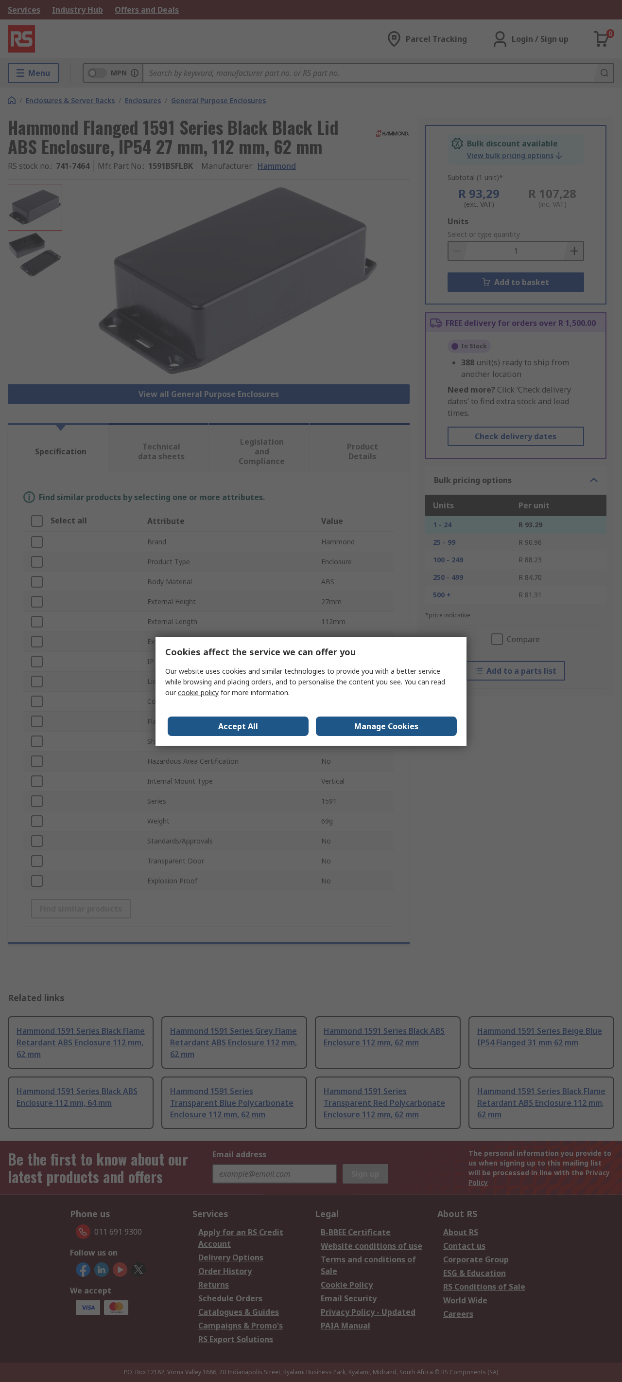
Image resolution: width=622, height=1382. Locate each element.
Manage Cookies (386, 726)
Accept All (238, 726)
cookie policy (198, 692)
